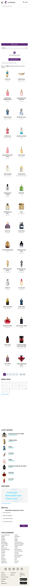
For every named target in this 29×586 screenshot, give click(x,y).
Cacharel (21, 118)
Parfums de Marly (18, 545)
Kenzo (2, 556)
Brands (12, 575)
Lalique (3, 538)
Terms (3, 573)
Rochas (7, 158)
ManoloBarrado (13, 495)
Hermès (21, 137)
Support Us (4, 583)
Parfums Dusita (7, 175)
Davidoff (3, 551)
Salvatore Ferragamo (19, 543)
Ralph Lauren (4, 562)
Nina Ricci (7, 327)
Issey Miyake (4, 542)
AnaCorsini (22, 498)
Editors (3, 581)
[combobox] (14, 48)
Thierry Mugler (4, 543)
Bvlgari (16, 539)
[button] (14, 54)
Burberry (3, 558)
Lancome (21, 366)
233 (21, 374)
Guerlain (7, 101)
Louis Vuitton (7, 346)
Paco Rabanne (18, 549)
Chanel (16, 535)
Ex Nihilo (21, 327)
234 (24, 374)
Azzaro (7, 251)
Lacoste (16, 552)
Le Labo (7, 289)
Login (26, 2)
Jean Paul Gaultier (7, 118)
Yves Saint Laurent (21, 347)
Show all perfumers (6, 503)
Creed (21, 194)
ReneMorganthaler (20, 499)
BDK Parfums (7, 308)
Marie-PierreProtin (20, 497)
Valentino (3, 539)
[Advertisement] (14, 17)
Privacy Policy (4, 577)
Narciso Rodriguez (5, 549)
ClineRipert (15, 501)
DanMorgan (12, 492)
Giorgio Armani (4, 545)
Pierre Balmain (21, 213)
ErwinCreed (12, 498)
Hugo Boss (3, 561)
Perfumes (13, 573)
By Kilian (3, 536)
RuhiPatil (14, 489)
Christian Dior (21, 156)
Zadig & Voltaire (21, 80)
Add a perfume (15, 59)
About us (3, 575)
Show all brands (5, 394)
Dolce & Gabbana (19, 551)
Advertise (3, 579)
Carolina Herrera (18, 542)
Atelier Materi (21, 232)
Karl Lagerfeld (8, 272)
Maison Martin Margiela (21, 175)
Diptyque (8, 196)
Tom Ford (17, 554)
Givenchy (7, 215)
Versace (16, 546)
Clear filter (14, 44)
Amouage (3, 559)
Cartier (16, 548)
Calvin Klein (17, 536)
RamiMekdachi (21, 491)
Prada (2, 546)
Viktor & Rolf (4, 548)
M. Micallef (7, 232)
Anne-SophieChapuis (15, 490)
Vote (24, 525)
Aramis (2, 554)
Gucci (16, 558)
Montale (7, 80)
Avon (16, 559)
